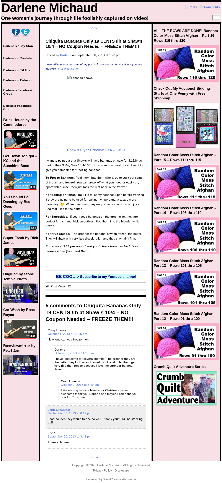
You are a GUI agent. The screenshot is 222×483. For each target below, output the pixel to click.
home (94, 28)
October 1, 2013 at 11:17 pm (74, 353)
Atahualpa (129, 479)
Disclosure (122, 470)
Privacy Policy (102, 470)
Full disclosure (68, 69)
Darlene (65, 55)
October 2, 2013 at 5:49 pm (80, 384)
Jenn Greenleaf (59, 410)
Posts (193, 7)
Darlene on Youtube (18, 58)
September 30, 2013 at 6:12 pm (69, 413)
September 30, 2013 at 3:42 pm (69, 436)
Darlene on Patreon (17, 80)
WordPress (111, 479)
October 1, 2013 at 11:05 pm (67, 334)
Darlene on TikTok (16, 70)
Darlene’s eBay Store (18, 46)
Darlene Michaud (49, 8)
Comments (212, 7)
